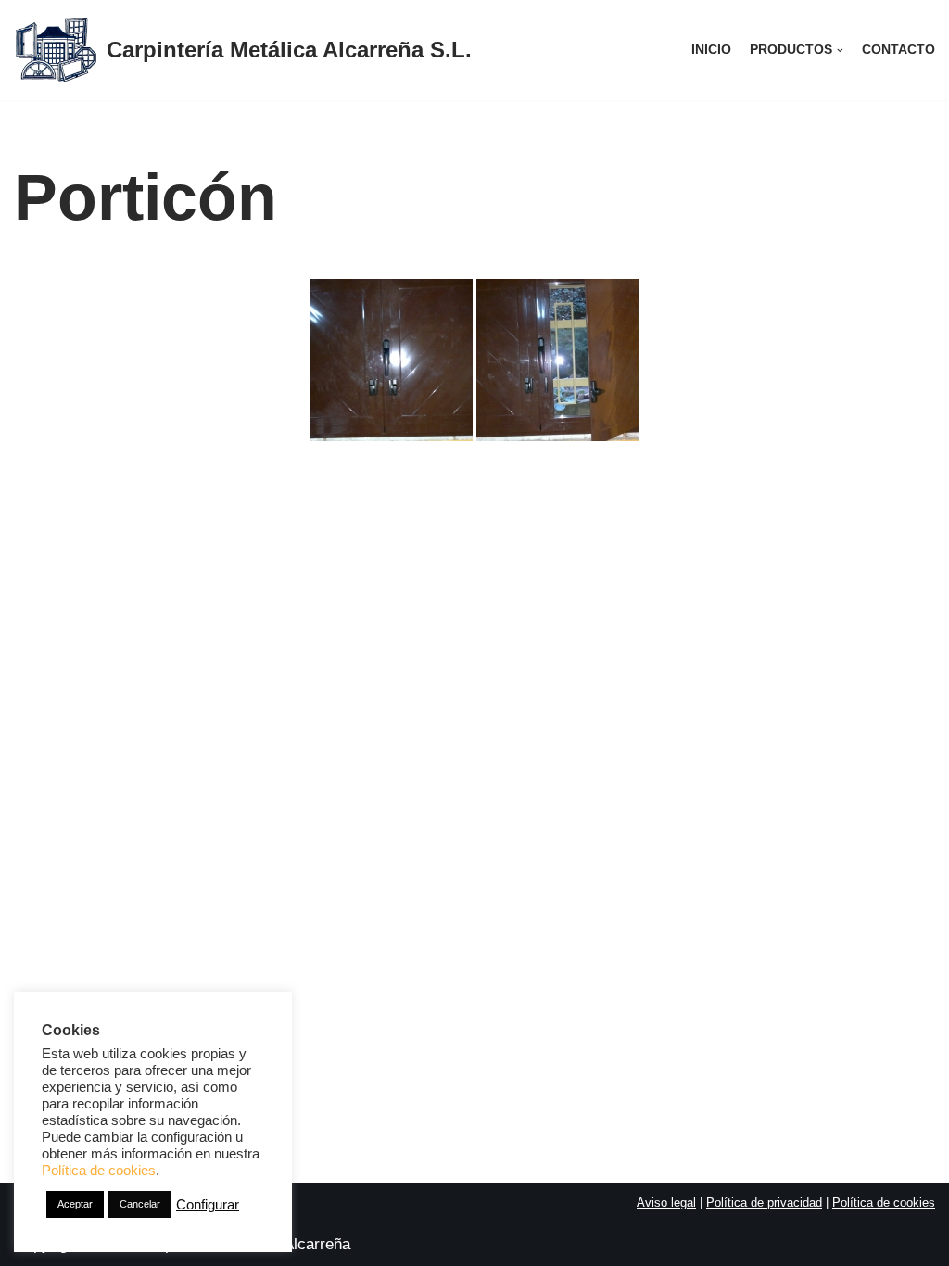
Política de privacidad (764, 1202)
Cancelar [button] (140, 1203)
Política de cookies (883, 1202)
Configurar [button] (207, 1204)
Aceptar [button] (75, 1203)
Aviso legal (666, 1202)
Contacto (898, 50)
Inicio (711, 50)
